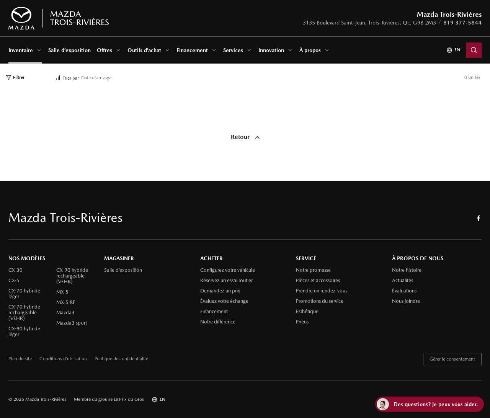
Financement (192, 50)
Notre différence (217, 322)
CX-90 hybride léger (24, 331)
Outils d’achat (144, 50)
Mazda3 (65, 312)
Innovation (271, 50)
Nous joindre (406, 301)
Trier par (71, 78)
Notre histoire (406, 270)
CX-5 (14, 280)
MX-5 (62, 292)
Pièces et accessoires (318, 280)
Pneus (302, 322)
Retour (241, 136)
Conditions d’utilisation (63, 358)
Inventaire (20, 50)
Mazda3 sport (71, 323)
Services (233, 50)
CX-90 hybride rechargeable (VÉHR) (72, 276)
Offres (104, 50)
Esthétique (307, 311)
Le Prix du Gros (129, 399)
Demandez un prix (220, 291)
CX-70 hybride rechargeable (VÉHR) (24, 312)
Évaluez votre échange (224, 301)
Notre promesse (313, 270)
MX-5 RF (65, 302)
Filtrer (18, 77)
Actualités (402, 280)
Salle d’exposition (69, 50)
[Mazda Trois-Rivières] (58, 18)
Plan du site (20, 358)
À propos (310, 50)
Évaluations (404, 291)
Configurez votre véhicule (227, 270)
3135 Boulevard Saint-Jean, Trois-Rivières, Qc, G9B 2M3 (369, 22)
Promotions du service (319, 301)
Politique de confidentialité (121, 358)
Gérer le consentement (452, 359)
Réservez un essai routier (226, 280)
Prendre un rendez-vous (321, 291)
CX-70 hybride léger (24, 293)
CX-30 (15, 270)
